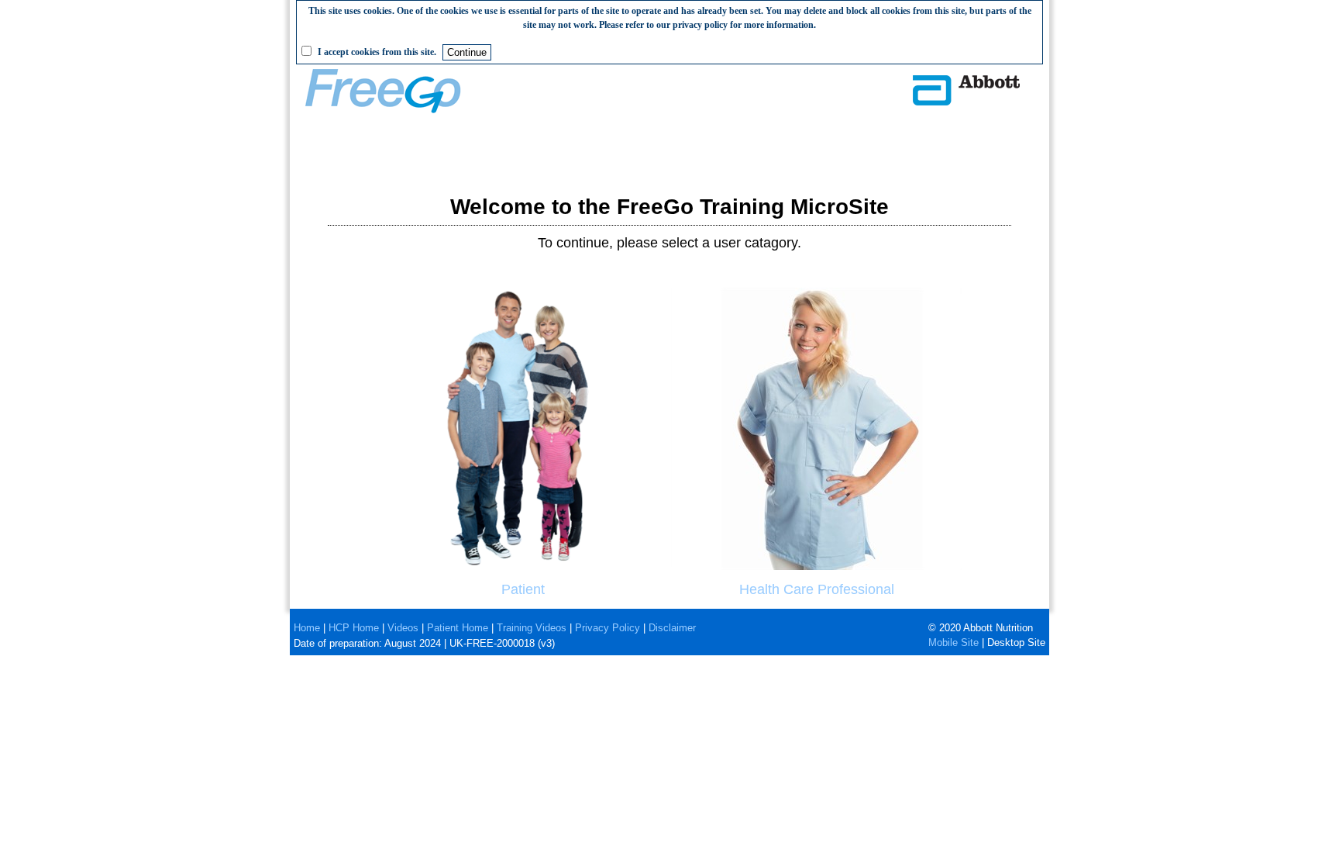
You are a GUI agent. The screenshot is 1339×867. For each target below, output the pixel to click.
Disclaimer (672, 628)
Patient (523, 589)
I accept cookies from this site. (377, 52)
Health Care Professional (816, 589)
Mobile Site (953, 642)
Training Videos (531, 628)
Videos (402, 628)
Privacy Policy (607, 628)
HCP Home (354, 628)
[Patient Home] (522, 565)
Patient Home (457, 628)
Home (307, 628)
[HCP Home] (816, 565)
